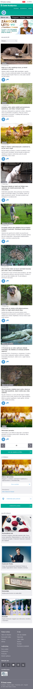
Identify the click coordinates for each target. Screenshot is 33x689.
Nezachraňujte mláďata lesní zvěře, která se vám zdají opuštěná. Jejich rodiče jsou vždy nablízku (16, 390)
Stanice (3, 639)
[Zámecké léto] (16, 26)
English (26, 685)
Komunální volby (6, 637)
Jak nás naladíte (21, 634)
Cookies (3, 685)
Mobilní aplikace (6, 656)
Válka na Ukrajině (6, 634)
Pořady (22, 17)
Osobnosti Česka (7, 564)
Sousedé (5, 616)
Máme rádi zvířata (7, 477)
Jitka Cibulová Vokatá (8, 491)
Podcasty (4, 653)
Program (16, 8)
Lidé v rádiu (20, 639)
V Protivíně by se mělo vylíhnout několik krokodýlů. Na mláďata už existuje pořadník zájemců (15, 349)
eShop (3, 641)
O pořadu (4, 457)
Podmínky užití (19, 685)
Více (29, 17)
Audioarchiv (23, 8)
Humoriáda (5, 591)
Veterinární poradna (8, 430)
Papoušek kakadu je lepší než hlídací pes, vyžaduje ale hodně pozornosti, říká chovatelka (15, 188)
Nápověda (20, 637)
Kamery (30, 8)
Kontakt (19, 644)
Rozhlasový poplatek (23, 646)
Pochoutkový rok (7, 533)
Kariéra (19, 641)
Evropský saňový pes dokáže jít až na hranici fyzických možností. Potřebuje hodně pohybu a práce (16, 229)
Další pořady (6, 513)
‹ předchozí (3, 445)
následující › (30, 445)
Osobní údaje (10, 685)
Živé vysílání (4, 649)
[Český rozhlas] (6, 2)
